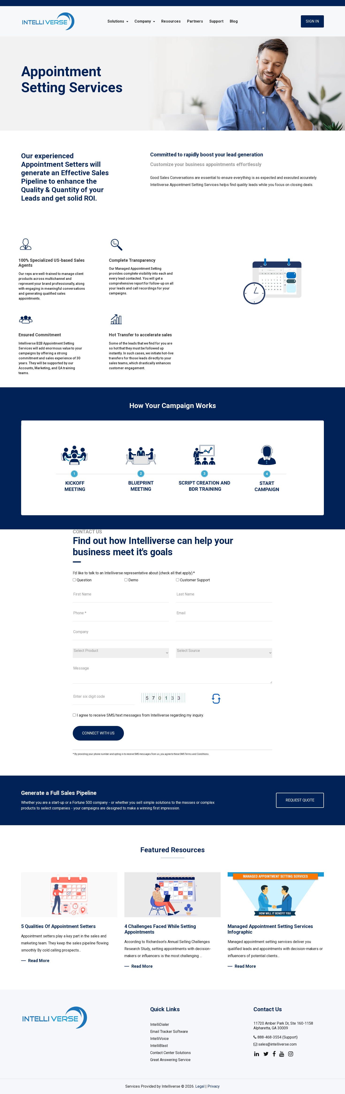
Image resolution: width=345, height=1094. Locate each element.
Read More (38, 960)
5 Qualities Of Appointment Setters (58, 926)
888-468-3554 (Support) (277, 1037)
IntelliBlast (159, 1045)
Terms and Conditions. (197, 754)
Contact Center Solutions (170, 1052)
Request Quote (300, 800)
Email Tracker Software (169, 1031)
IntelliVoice (159, 1038)
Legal (199, 1086)
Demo (133, 580)
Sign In (312, 21)
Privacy (213, 1086)
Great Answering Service (170, 1060)
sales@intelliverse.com (277, 1044)
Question (84, 580)
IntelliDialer (159, 1024)
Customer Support (195, 580)
